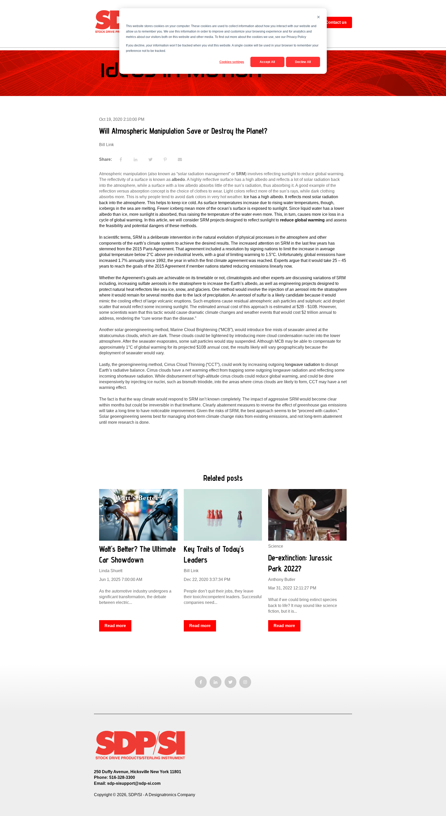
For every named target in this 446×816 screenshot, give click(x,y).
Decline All (303, 62)
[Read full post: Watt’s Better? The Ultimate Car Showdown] (138, 515)
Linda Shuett (110, 571)
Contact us (336, 22)
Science (275, 546)
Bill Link (106, 144)
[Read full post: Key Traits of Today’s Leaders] (223, 515)
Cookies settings (231, 62)
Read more (115, 625)
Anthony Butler (281, 579)
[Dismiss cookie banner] (318, 17)
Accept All (267, 62)
